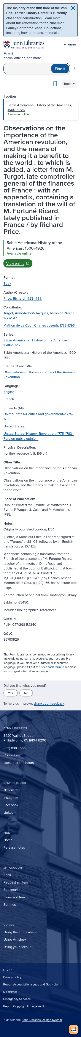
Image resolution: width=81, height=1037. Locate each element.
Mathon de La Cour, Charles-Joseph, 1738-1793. (39, 325)
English (8, 391)
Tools (68, 83)
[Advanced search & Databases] (74, 68)
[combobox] (27, 68)
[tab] (40, 109)
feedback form (51, 667)
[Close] (73, 8)
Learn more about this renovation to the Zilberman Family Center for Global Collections (35, 23)
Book (7, 283)
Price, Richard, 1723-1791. (22, 298)
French (8, 399)
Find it (60, 68)
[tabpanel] (40, 253)
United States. (14, 426)
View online (15, 263)
